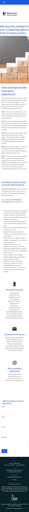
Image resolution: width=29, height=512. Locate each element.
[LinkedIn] (16, 480)
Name (3, 406)
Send (4, 451)
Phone (3, 427)
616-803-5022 (16, 463)
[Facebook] (13, 480)
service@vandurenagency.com (14, 477)
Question (4, 437)
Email (3, 417)
